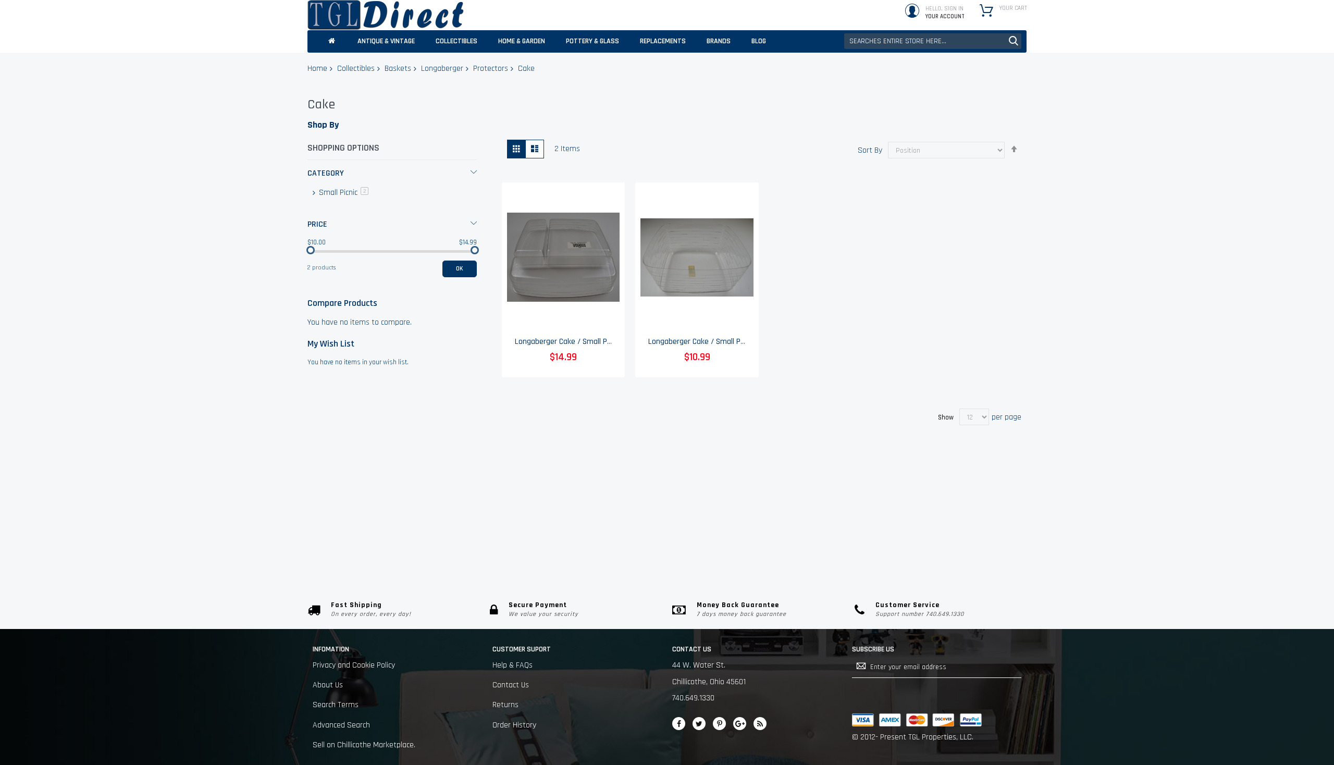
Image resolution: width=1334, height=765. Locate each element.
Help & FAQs (512, 665)
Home (317, 68)
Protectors (490, 68)
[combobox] (932, 41)
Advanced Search (341, 725)
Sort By (870, 150)
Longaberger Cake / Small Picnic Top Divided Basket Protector (618, 341)
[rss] (760, 723)
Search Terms (336, 704)
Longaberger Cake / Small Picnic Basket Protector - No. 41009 (750, 341)
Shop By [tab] (323, 125)
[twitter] (699, 723)
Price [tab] (317, 224)
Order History (514, 725)
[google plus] (739, 723)
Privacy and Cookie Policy (354, 665)
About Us (328, 685)
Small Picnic (342, 192)
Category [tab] (325, 173)
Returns (505, 704)
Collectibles (356, 68)
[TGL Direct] (385, 15)
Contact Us (510, 685)
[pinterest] (719, 723)
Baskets (398, 68)
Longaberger (442, 68)
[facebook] (678, 723)
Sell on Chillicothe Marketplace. (364, 744)
